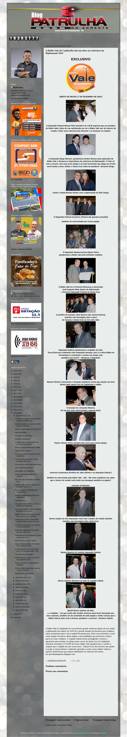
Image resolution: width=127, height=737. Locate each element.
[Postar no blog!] (74, 661)
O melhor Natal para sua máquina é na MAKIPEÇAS (27, 526)
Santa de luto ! (20, 501)
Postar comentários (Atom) (62, 725)
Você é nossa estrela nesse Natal (27, 447)
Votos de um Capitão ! (23, 451)
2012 (16, 406)
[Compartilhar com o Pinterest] (79, 661)
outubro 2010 (21, 581)
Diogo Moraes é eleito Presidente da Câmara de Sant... (27, 545)
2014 (16, 400)
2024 (16, 377)
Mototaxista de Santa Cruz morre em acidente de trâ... (27, 559)
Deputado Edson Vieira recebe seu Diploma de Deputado (28, 505)
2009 (16, 614)
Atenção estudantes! (22, 439)
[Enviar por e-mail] (72, 661)
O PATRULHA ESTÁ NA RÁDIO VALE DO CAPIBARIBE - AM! (27, 550)
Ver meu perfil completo (20, 98)
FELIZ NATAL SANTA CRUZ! (26, 541)
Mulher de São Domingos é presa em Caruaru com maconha (27, 515)
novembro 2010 (22, 577)
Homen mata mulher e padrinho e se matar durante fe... (27, 486)
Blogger (103, 733)
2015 (16, 397)
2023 (16, 380)
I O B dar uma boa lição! (24, 554)
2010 (16, 413)
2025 (16, 374)
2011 (16, 410)
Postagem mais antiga (104, 720)
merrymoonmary (83, 733)
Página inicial (81, 720)
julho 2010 (20, 591)
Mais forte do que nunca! (24, 573)
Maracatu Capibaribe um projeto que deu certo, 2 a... (27, 531)
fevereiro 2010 (21, 607)
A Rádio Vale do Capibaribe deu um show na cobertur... (27, 443)
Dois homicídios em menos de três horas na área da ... (28, 425)
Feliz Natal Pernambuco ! (24, 468)
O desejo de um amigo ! (24, 436)
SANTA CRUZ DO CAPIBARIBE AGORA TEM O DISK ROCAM (27, 521)
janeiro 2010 (20, 610)
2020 (16, 384)
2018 (16, 387)
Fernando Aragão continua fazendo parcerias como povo (28, 510)
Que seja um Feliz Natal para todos (28, 464)
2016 (16, 393)
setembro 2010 (21, 584)
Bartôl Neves (18, 87)
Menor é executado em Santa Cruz (28, 429)
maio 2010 (20, 597)
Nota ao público (21, 432)
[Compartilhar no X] (76, 661)
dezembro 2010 (22, 416)
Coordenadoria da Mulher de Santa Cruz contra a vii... (28, 536)
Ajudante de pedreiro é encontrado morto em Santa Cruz (28, 420)
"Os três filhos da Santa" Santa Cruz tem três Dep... (26, 460)
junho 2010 (20, 594)
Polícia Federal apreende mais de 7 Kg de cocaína (27, 569)
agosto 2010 (20, 587)
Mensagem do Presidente (24, 471)
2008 (16, 617)
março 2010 (20, 604)
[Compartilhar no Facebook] (77, 661)
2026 (16, 371)
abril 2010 (19, 600)
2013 (16, 403)
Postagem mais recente (58, 720)
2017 (16, 390)
